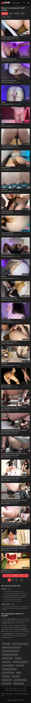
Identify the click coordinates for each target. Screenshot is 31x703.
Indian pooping (6, 644)
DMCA (16, 690)
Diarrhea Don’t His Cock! (7, 254)
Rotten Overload (5, 167)
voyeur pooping (6, 662)
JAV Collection (7, 387)
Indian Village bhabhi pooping (10, 654)
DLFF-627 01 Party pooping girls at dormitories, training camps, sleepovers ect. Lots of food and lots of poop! (14, 547)
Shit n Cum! (4, 363)
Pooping (18, 672)
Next (15, 575)
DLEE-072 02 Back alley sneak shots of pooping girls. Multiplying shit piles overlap (14, 477)
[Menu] (28, 3)
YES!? (2, 124)
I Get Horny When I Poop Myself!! (10, 37)
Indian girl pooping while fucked (10, 651)
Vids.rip (3, 589)
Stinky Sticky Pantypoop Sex (8, 80)
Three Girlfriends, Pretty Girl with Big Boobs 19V (15, 593)
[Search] (23, 2)
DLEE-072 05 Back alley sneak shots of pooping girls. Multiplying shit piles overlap (14, 454)
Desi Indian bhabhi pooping (9, 669)
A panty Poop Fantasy (7, 211)
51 (21, 580)
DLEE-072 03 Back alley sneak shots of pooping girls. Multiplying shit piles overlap (14, 500)
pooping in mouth (6, 680)
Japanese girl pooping (8, 665)
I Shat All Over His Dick (7, 233)
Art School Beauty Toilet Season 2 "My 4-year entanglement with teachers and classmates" (14, 596)
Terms (6, 688)
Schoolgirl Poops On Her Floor (9, 570)
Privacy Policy (12, 688)
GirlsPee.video (5, 604)
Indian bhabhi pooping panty (20, 662)
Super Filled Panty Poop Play (8, 58)
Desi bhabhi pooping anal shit (20, 644)
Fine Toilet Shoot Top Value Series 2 (12, 599)
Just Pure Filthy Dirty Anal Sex (9, 298)
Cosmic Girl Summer (8, 572)
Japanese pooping (18, 683)
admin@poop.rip (16, 700)
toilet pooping (20, 665)
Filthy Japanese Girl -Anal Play (9, 341)
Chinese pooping (6, 683)
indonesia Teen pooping (20, 680)
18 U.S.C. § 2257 (21, 688)
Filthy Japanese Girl (8, 39)
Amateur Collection (8, 191)
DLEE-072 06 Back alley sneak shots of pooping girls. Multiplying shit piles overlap (14, 407)
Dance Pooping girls (6, 385)
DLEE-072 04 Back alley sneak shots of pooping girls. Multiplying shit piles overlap (14, 431)
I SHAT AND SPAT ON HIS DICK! (9, 145)
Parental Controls (9, 690)
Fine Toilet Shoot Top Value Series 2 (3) (13, 591)
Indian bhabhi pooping (8, 672)
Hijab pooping (15, 676)
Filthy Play (4, 276)
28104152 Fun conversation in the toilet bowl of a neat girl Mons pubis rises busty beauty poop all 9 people (15, 608)
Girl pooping (18, 658)
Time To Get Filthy (6, 320)
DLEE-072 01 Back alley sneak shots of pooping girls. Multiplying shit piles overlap (13, 524)
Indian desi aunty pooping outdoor (11, 647)
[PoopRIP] (5, 2)
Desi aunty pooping (7, 658)
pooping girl (4, 189)
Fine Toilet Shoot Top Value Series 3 (12, 601)
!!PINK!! (3, 102)
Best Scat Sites (22, 690)
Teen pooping (5, 676)
